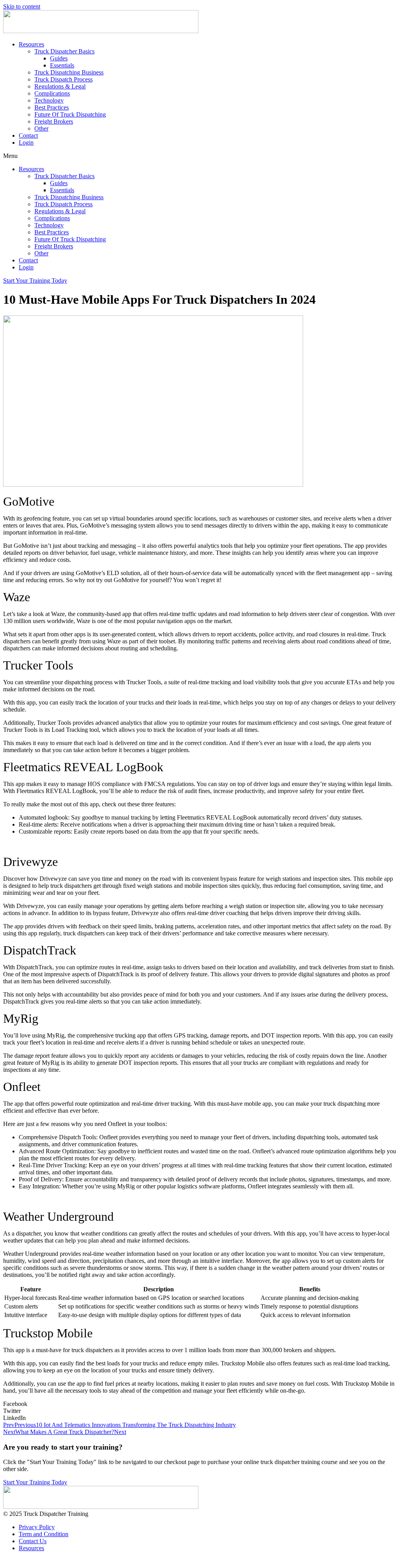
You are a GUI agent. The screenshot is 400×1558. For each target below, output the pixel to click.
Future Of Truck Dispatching (70, 114)
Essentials (62, 65)
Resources (31, 44)
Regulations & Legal (60, 86)
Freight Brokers (53, 121)
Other (41, 128)
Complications (52, 93)
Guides (59, 58)
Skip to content (21, 6)
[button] (200, 155)
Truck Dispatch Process (63, 79)
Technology (49, 100)
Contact (28, 135)
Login (26, 142)
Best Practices (51, 107)
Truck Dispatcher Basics (64, 51)
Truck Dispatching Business (69, 72)
